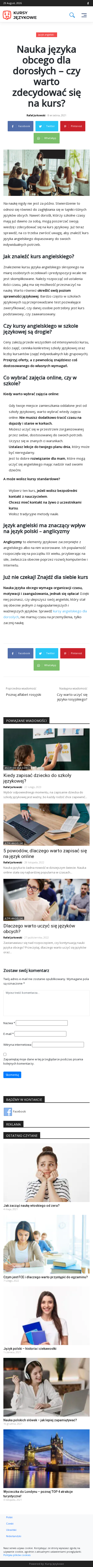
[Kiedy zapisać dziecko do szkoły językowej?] (46, 749)
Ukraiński (11, 1529)
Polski (9, 1517)
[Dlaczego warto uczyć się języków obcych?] (46, 900)
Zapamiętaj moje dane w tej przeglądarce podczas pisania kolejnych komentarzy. (43, 1061)
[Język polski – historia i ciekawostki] (46, 1315)
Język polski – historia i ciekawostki (29, 1348)
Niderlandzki (13, 1536)
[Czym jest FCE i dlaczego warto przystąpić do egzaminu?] (46, 1244)
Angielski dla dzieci (17, 768)
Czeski (10, 1523)
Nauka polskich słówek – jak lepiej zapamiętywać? (40, 1420)
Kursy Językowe (54, 1563)
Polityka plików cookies (16, 1555)
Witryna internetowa (17, 1045)
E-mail (8, 1034)
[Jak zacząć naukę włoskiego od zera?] (46, 1172)
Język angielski (46, 34)
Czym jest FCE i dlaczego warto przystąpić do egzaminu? (45, 1277)
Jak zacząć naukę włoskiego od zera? (31, 1205)
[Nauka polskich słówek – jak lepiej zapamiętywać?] (46, 1387)
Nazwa (9, 1023)
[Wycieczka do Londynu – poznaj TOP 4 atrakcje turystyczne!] (46, 1458)
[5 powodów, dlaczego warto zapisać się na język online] (46, 824)
